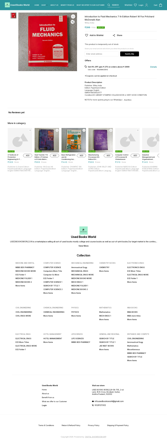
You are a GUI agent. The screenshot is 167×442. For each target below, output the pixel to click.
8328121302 (100, 405)
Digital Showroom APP (95, 437)
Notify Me (129, 54)
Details (153, 67)
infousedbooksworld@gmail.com (109, 401)
